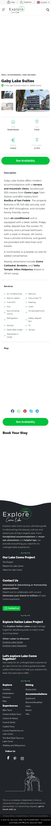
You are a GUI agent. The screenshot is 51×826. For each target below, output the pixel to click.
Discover (6, 697)
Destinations (8, 693)
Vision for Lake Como (12, 570)
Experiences (10, 705)
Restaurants (31, 689)
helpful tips (30, 540)
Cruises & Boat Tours (12, 714)
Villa (27, 714)
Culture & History (10, 718)
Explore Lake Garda (13, 642)
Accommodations (14, 75)
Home (3, 75)
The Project (8, 562)
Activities (7, 689)
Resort (28, 710)
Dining (29, 684)
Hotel (28, 706)
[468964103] (33, 101)
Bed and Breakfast (34, 702)
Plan (5, 701)
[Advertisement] (25, 42)
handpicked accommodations (19, 536)
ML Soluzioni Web (34, 823)
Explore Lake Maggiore (15, 645)
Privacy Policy (9, 816)
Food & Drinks (9, 722)
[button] (3, 10)
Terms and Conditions (38, 816)
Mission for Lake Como (13, 566)
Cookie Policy (22, 816)
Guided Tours (9, 726)
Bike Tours (7, 710)
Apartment (30, 698)
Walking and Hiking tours (14, 745)
